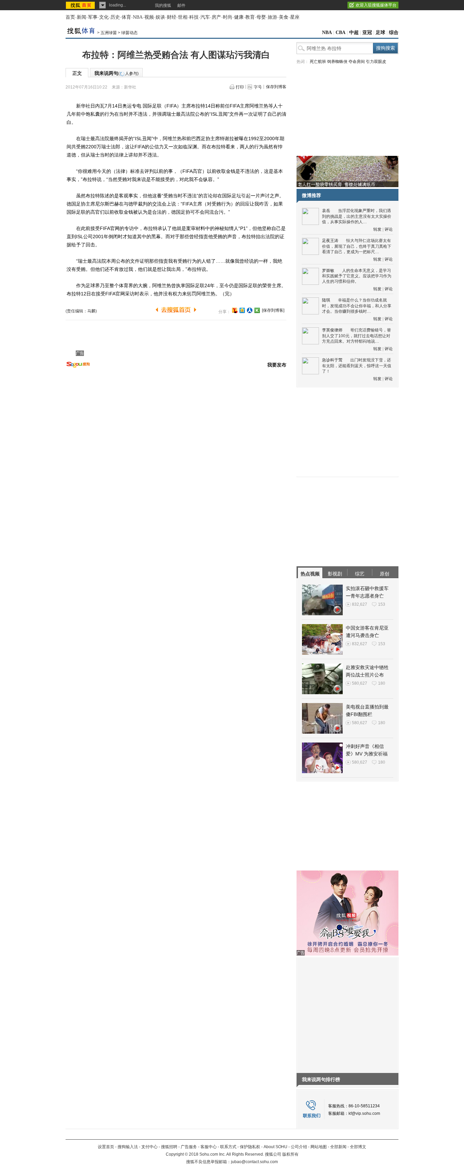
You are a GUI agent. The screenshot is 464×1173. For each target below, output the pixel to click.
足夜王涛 (330, 240)
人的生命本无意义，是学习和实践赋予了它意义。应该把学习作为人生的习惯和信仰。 (356, 276)
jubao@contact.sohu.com (254, 1161)
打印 (240, 87)
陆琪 (326, 300)
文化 (104, 17)
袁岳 (326, 210)
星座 (295, 17)
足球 (380, 32)
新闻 (81, 17)
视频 (149, 17)
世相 (183, 17)
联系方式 (228, 1146)
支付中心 (149, 1146)
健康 (239, 17)
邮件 (181, 5)
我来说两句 (116, 73)
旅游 (272, 17)
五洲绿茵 (109, 32)
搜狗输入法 (128, 1146)
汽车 (205, 17)
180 (381, 683)
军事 (92, 17)
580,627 (359, 683)
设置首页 (106, 1146)
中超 (354, 32)
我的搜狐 (163, 5)
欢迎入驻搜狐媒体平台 (376, 5)
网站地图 (318, 1146)
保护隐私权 (250, 1146)
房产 (216, 17)
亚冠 (367, 32)
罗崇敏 (328, 270)
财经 (171, 17)
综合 (393, 32)
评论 (389, 229)
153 (381, 604)
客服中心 (208, 1146)
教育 (250, 17)
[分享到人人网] (249, 310)
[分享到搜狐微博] (234, 310)
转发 (377, 229)
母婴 (261, 17)
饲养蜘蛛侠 (337, 61)
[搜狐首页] (81, 5)
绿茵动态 (129, 32)
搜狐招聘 (169, 1146)
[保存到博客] (273, 310)
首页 (70, 17)
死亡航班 (318, 61)
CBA (340, 32)
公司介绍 (299, 1146)
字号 (258, 87)
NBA (138, 17)
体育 (126, 17)
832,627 (359, 604)
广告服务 (189, 1146)
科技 (194, 17)
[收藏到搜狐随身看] (257, 310)
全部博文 (358, 1146)
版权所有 (290, 1154)
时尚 (227, 17)
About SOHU (275, 1146)
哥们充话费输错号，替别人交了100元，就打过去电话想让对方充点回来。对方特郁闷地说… (356, 336)
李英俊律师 (332, 330)
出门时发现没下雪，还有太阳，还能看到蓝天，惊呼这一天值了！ (356, 366)
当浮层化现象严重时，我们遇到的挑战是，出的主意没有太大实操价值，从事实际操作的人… (356, 216)
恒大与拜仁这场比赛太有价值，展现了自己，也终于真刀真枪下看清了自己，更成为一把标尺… (356, 246)
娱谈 (160, 17)
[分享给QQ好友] (242, 310)
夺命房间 (357, 61)
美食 (283, 17)
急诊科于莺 (332, 360)
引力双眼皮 (376, 61)
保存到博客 (276, 86)
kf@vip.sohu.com (364, 1113)
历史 (115, 17)
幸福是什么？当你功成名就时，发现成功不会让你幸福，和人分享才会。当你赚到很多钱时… (356, 306)
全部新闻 (338, 1146)
